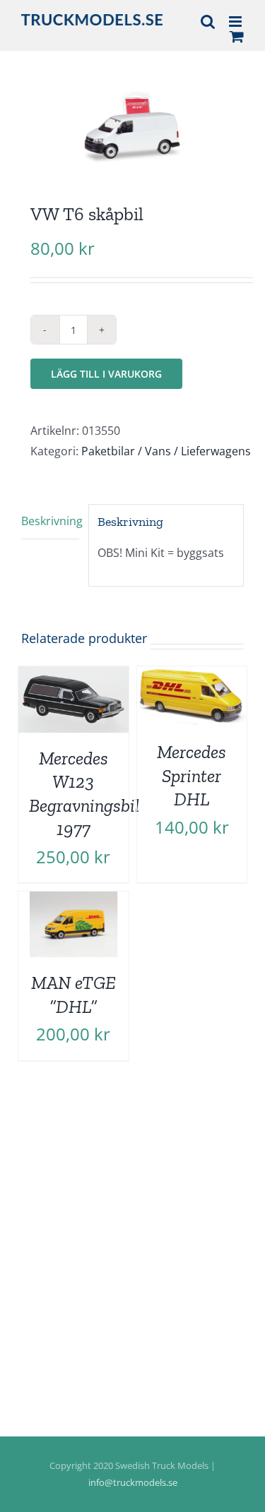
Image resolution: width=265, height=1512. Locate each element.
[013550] (132, 119)
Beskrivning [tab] (50, 521)
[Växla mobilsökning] (208, 21)
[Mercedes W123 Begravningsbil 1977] (73, 676)
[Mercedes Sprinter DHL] (192, 676)
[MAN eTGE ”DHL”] (73, 901)
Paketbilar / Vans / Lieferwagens (166, 451)
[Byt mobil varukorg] (237, 36)
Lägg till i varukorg (106, 373)
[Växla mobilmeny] (236, 21)
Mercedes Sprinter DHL (191, 775)
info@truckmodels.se (132, 1482)
